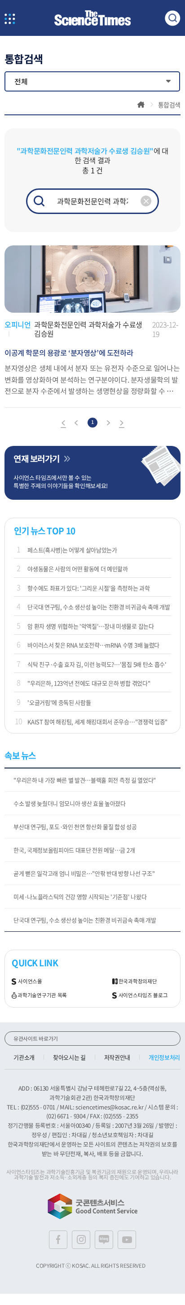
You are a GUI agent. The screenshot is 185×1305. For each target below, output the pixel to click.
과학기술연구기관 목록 (42, 995)
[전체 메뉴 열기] (9, 19)
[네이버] (104, 1240)
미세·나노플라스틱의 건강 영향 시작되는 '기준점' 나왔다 (79, 896)
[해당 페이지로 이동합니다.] (92, 249)
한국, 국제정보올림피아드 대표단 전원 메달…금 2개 (74, 850)
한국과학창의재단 (138, 981)
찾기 (39, 201)
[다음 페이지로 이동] (108, 424)
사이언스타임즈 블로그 (143, 995)
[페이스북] (58, 1240)
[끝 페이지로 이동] (121, 424)
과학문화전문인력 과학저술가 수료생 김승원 (88, 329)
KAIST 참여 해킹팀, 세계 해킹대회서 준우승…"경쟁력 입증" (97, 721)
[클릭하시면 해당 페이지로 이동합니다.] (92, 18)
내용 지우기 (146, 201)
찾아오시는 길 (69, 1057)
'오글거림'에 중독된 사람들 (59, 702)
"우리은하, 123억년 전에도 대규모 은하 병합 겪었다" (88, 683)
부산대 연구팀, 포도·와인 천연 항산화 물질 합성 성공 (75, 826)
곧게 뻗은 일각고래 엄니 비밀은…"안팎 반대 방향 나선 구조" (83, 873)
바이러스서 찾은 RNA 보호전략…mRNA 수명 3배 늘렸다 (93, 645)
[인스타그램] (81, 1240)
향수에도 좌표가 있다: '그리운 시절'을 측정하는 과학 (88, 588)
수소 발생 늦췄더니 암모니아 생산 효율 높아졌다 (69, 803)
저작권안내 (117, 1057)
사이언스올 (30, 981)
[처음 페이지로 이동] (63, 424)
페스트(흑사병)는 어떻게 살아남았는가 (72, 550)
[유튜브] (127, 1240)
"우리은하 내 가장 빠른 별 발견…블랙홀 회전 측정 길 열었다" (84, 780)
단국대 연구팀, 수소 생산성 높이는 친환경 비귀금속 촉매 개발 (98, 606)
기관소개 (24, 1057)
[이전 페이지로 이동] (76, 424)
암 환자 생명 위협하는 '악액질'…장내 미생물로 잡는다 (90, 626)
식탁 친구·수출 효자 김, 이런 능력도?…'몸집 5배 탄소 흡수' (96, 664)
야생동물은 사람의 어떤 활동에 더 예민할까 (77, 568)
